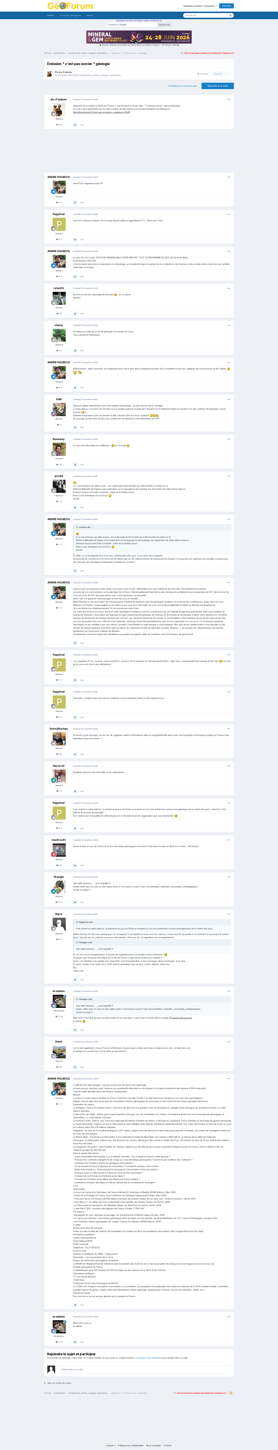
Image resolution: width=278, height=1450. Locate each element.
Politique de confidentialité (130, 1445)
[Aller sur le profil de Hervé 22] (59, 776)
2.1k (60, 791)
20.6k (60, 1016)
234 (60, 350)
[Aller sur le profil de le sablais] (59, 1001)
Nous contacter (153, 1445)
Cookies (168, 1445)
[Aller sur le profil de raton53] (59, 298)
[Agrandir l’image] (115, 294)
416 (60, 313)
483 (60, 1067)
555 (60, 124)
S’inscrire (226, 6)
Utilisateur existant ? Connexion (199, 6)
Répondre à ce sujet (217, 86)
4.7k (60, 202)
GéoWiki (50, 15)
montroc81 (59, 839)
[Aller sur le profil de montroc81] (59, 850)
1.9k (60, 464)
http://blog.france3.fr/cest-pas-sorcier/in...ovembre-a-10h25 (101, 112)
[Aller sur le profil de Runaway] (59, 449)
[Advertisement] (139, 152)
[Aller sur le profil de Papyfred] (59, 224)
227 (60, 939)
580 (60, 754)
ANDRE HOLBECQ (58, 176)
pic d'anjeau (65, 72)
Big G (58, 914)
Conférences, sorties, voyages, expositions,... (100, 75)
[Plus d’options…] (229, 99)
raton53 (58, 288)
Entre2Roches (59, 728)
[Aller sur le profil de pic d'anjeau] (50, 74)
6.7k (60, 239)
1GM (59, 399)
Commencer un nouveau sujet (182, 86)
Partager (203, 74)
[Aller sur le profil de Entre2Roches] (59, 738)
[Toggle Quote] (77, 527)
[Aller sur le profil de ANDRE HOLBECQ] (59, 187)
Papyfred (59, 214)
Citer (82, 125)
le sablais (59, 991)
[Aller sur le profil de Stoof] (59, 1051)
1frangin (58, 876)
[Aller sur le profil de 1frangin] (59, 887)
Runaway (59, 439)
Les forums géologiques (70, 15)
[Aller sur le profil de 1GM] (59, 409)
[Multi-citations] (75, 125)
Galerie (89, 15)
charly (59, 325)
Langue (110, 1445)
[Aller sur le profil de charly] (59, 335)
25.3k (60, 902)
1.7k (60, 501)
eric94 (58, 476)
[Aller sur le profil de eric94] (59, 486)
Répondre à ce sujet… (73, 1369)
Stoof (58, 1041)
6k (60, 424)
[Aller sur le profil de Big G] (59, 924)
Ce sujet (220, 15)
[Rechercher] (230, 15)
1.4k (60, 865)
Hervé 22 (58, 765)
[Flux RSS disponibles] (231, 1393)
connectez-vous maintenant (148, 1358)
